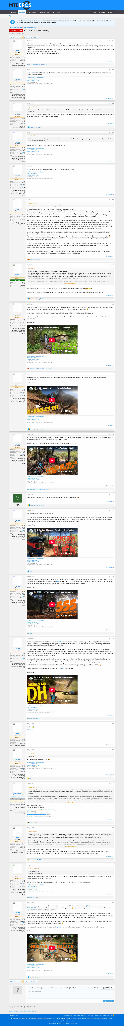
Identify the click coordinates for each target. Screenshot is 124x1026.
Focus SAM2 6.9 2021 (32, 79)
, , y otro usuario (41, 369)
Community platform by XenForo (62, 1021)
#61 (113, 41)
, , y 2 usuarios (38, 429)
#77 (113, 783)
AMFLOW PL (30, 730)
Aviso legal (90, 1015)
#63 (113, 103)
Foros (23, 12)
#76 (113, 750)
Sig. (35, 37)
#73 (113, 576)
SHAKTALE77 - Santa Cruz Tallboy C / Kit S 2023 (38, 810)
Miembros (45, 12)
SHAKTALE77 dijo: (32, 868)
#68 (113, 304)
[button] (37, 12)
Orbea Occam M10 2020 (33, 80)
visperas (13, 33)
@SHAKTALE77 (31, 908)
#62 (113, 69)
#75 (113, 724)
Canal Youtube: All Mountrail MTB (35, 77)
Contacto (83, 1015)
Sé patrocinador (68, 1015)
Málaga (23, 59)
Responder (111, 61)
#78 (113, 828)
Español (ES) (14, 1015)
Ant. (12, 37)
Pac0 (17, 50)
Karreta (17, 275)
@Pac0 (29, 169)
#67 (113, 265)
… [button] (29, 37)
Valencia (23, 285)
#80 (113, 903)
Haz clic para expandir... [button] (70, 283)
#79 (113, 865)
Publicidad (77, 1015)
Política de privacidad (100, 1015)
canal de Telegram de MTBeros (31, 21)
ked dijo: (30, 753)
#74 (113, 638)
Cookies (109, 1015)
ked (17, 733)
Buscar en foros (15, 16)
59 (31, 37)
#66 (113, 199)
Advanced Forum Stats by (62, 1023)
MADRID (22, 88)
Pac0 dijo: (30, 136)
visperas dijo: (31, 107)
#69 (113, 374)
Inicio (14, 12)
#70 (113, 434)
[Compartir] (110, 41)
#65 (113, 166)
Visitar (23, 89)
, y (38, 64)
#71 (113, 494)
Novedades (32, 12)
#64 (113, 132)
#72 (113, 510)
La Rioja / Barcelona (20, 807)
